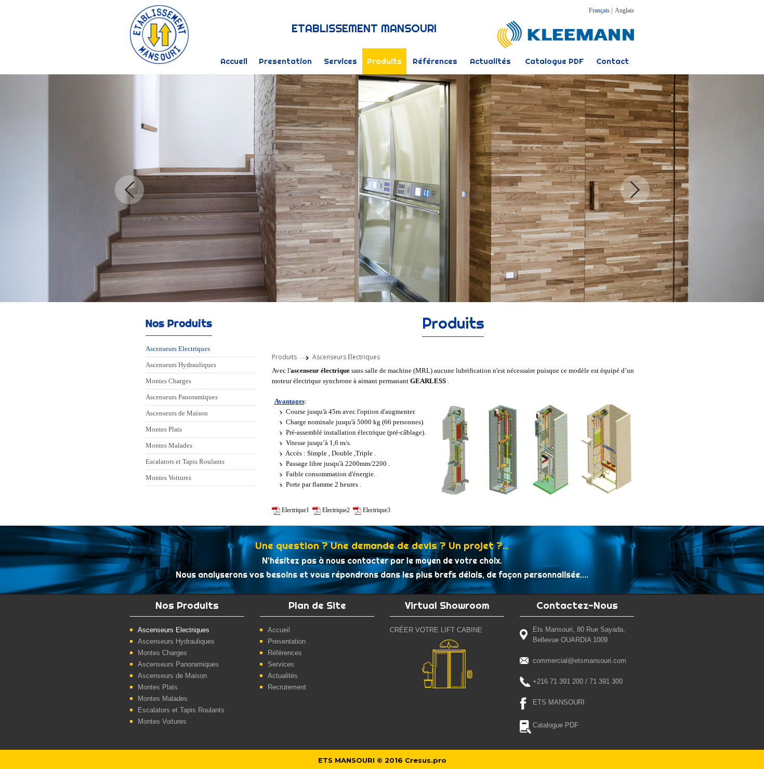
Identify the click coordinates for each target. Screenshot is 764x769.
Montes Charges (168, 381)
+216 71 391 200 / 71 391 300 (578, 681)
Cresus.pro (425, 760)
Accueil (233, 61)
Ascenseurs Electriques (178, 349)
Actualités (490, 61)
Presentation (285, 61)
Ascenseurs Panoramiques (182, 397)
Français (599, 10)
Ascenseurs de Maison (177, 413)
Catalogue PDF (554, 61)
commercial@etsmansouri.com (579, 660)
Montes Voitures (168, 477)
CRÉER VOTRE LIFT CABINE (436, 630)
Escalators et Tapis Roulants (185, 461)
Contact (612, 61)
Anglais (624, 10)
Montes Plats (164, 429)
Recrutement (287, 687)
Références (435, 61)
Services (340, 61)
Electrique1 (295, 510)
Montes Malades (169, 445)
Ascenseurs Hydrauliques (181, 365)
